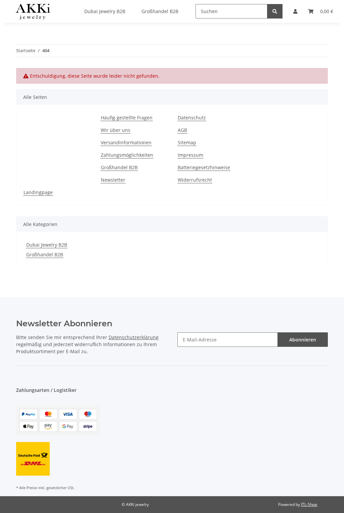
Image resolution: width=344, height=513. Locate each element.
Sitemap (187, 142)
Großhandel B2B (119, 167)
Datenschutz (192, 117)
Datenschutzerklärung (134, 337)
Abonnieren (302, 339)
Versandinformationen (126, 142)
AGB (182, 130)
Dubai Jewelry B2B (46, 245)
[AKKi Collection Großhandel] (32, 11)
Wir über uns (115, 130)
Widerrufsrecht (195, 180)
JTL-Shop (309, 504)
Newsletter (113, 180)
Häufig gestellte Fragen (127, 117)
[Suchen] (275, 11)
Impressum (190, 155)
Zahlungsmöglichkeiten (127, 155)
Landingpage (38, 192)
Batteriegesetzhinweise (204, 167)
